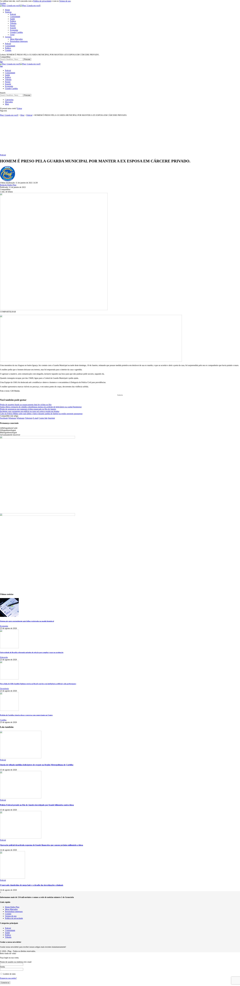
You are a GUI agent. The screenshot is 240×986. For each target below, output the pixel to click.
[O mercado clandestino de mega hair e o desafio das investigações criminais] (12, 878)
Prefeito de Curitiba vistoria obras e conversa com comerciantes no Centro (26, 715)
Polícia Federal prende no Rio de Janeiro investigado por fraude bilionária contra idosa (37, 805)
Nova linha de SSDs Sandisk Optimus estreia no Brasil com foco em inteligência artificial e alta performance (38, 684)
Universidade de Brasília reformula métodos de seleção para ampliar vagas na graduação (31, 652)
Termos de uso (65, 1)
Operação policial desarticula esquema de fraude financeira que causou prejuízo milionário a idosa (41, 845)
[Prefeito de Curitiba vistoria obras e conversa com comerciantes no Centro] (9, 710)
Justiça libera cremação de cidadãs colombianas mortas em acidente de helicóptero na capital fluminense (41, 407)
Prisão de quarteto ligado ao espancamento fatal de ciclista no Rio (26, 405)
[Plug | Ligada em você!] (20, 6)
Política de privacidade (42, 1)
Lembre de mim (9, 974)
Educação (4, 657)
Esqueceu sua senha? (8, 978)
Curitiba (3, 720)
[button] (3, 3)
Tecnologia (4, 689)
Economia (4, 626)
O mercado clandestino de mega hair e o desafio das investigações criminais (31, 885)
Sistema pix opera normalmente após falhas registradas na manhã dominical (27, 621)
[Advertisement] (120, 135)
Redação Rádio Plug (8, 185)
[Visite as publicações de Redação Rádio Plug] (7, 180)
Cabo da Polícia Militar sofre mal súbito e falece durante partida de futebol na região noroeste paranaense (41, 414)
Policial (3, 155)
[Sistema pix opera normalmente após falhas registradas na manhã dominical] (9, 616)
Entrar (19, 108)
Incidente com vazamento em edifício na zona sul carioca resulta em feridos (29, 411)
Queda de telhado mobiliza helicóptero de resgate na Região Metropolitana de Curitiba (36, 765)
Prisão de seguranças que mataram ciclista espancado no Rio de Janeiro (28, 409)
